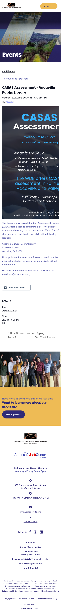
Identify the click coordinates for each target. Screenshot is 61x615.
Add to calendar (17, 287)
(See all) (9, 102)
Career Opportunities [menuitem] (30, 546)
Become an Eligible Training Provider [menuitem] (30, 558)
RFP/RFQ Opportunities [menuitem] (30, 563)
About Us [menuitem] (30, 542)
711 (34, 591)
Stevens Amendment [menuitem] (29, 608)
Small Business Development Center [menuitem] (30, 553)
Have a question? (14, 414)
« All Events (8, 71)
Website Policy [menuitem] (29, 604)
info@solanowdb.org (30, 511)
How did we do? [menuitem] (30, 567)
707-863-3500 (30, 521)
